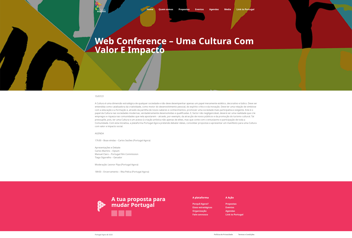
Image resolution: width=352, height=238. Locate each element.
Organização (200, 210)
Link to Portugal (245, 9)
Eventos (199, 9)
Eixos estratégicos (202, 207)
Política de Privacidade (223, 234)
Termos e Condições (246, 234)
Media (227, 9)
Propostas (184, 9)
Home (150, 9)
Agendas (214, 9)
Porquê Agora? (201, 203)
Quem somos (166, 9)
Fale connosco (200, 214)
